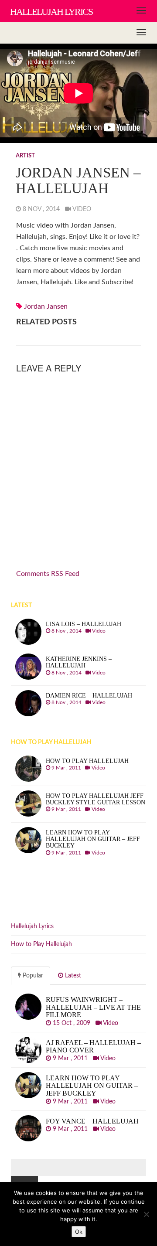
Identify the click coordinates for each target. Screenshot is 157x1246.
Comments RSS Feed (47, 573)
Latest (72, 976)
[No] (146, 1214)
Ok (78, 1231)
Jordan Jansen (46, 306)
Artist (25, 156)
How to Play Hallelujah (41, 944)
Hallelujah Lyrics (32, 926)
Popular (32, 976)
